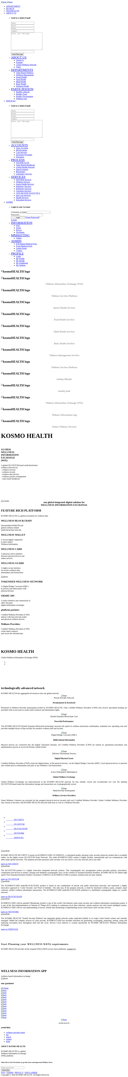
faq (7, 1035)
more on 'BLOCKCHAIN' (11, 897)
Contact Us (71, 949)
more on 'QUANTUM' (10, 879)
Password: (15, 215)
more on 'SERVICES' (9, 929)
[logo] (3, 2)
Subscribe (5, 1070)
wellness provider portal (15, 1032)
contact (9, 1039)
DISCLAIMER (31, 1073)
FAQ (3, 1073)
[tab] (15, 820)
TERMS (9, 1073)
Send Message (17, 54)
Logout (14, 220)
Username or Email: (19, 212)
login (8, 1041)
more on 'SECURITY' (10, 864)
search (8, 1037)
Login (18, 217)
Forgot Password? (32, 217)
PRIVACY (19, 1073)
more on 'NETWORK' (10, 912)
